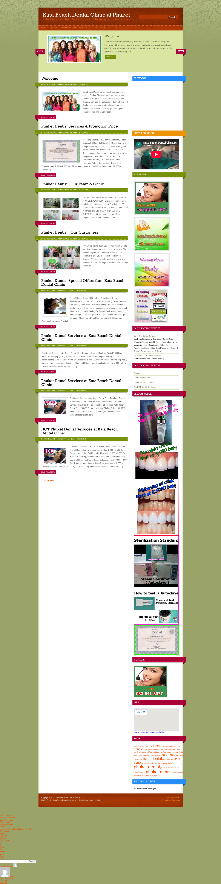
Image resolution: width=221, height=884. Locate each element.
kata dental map (168, 759)
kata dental (152, 759)
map (144, 763)
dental (156, 746)
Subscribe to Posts (173, 798)
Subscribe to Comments (171, 800)
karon (165, 754)
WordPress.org (6, 820)
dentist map (147, 749)
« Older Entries (47, 480)
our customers (152, 763)
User (2, 858)
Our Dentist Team (68, 28)
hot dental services (154, 755)
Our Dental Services (142, 378)
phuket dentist (159, 771)
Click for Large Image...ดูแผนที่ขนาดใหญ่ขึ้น (149, 732)
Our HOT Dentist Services (144, 387)
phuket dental (147, 766)
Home (43, 28)
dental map (164, 746)
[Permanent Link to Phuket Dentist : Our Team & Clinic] (72, 183)
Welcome (113, 28)
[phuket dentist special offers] (156, 535)
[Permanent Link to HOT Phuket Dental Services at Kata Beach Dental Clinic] (80, 431)
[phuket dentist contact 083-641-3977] (150, 697)
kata (172, 754)
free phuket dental (140, 755)
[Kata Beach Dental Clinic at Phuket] (86, 15)
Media (2, 852)
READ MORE (110, 57)
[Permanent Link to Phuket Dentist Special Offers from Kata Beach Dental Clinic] (83, 282)
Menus (3, 838)
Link (2, 854)
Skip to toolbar (6, 815)
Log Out (3, 880)
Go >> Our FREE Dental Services (147, 356)
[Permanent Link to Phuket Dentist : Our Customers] (69, 232)
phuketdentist (178, 773)
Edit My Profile (6, 878)
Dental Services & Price (96, 28)
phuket (169, 763)
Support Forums (7, 824)
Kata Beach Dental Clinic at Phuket (15, 829)
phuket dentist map (141, 775)
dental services (174, 746)
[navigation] (110, 849)
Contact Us (53, 28)
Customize (4, 840)
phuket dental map (167, 768)
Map (81, 28)
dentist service (157, 749)
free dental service (156, 752)
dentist (138, 749)
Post (2, 849)
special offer (152, 775)
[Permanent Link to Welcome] (111, 36)
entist (174, 749)
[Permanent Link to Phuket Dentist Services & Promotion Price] (79, 126)
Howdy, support (6, 866)
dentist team (167, 749)
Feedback (4, 827)
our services (162, 763)
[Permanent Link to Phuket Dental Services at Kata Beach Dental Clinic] (81, 337)
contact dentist (139, 746)
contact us (149, 746)
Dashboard (4, 831)
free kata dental (177, 752)
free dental (145, 752)
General (137, 373)
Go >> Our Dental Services (145, 336)
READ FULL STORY (48, 117)
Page (2, 856)
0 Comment (83, 84)
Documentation (6, 822)
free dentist (167, 752)
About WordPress (7, 818)
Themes (3, 833)
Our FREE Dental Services (144, 382)
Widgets (3, 836)
